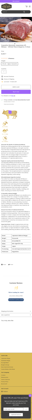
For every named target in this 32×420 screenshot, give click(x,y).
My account (4, 384)
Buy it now (16, 92)
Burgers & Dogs (5, 365)
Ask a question (5, 315)
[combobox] (16, 12)
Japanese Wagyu (5, 358)
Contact (3, 375)
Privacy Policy (4, 381)
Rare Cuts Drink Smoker (7, 367)
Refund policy (4, 377)
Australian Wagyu (5, 360)
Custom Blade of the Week (8, 369)
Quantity (3, 69)
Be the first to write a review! (16, 299)
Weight (3, 61)
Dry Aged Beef (5, 362)
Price (2, 51)
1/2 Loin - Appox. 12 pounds (9, 64)
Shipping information (7, 311)
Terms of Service (5, 379)
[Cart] (26, 6)
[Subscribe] (26, 409)
